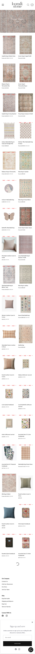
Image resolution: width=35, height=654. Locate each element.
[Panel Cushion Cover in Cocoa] (9, 363)
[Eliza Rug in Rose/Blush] (25, 188)
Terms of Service (6, 606)
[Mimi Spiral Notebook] (25, 512)
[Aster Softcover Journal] (9, 423)
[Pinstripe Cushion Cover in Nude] (9, 244)
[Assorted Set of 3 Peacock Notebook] (9, 453)
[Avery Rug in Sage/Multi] (25, 45)
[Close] (32, 622)
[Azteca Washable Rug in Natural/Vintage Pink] (9, 130)
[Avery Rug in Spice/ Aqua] (25, 216)
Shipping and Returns (7, 601)
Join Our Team (5, 589)
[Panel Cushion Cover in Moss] (25, 483)
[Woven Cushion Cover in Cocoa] (9, 304)
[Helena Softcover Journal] (25, 363)
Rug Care (4, 604)
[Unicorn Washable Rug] (9, 188)
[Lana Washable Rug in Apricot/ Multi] (25, 244)
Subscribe (17, 643)
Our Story (4, 587)
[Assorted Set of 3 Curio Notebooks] (25, 423)
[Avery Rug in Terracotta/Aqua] (25, 73)
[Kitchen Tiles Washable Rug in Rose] (25, 130)
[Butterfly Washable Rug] (9, 216)
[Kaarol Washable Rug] (25, 304)
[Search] (28, 5)
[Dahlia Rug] (25, 334)
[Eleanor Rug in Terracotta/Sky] (9, 73)
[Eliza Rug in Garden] (25, 160)
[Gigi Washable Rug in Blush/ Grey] (9, 274)
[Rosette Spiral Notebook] (9, 542)
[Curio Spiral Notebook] (9, 393)
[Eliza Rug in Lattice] (25, 274)
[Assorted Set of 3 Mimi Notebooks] (25, 542)
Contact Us (5, 581)
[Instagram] (19, 649)
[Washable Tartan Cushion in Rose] (9, 334)
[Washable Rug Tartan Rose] (25, 453)
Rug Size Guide (6, 598)
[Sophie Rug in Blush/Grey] (9, 45)
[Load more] (17, 564)
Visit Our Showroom (7, 584)
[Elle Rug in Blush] (9, 483)
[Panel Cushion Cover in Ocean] (9, 512)
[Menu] (3, 5)
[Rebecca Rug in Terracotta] (9, 160)
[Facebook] (16, 649)
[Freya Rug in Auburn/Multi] (25, 102)
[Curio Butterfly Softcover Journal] (25, 393)
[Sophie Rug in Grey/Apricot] (9, 102)
